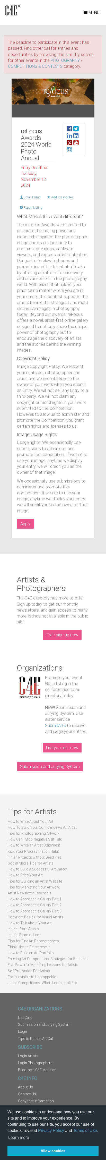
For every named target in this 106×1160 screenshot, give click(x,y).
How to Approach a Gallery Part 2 (34, 905)
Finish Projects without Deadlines (34, 857)
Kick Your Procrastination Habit (33, 851)
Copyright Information (36, 1101)
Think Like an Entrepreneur (29, 947)
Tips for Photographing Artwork (33, 833)
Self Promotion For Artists (29, 971)
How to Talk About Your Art (30, 923)
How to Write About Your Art (30, 821)
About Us (25, 1087)
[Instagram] (69, 150)
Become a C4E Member (37, 1070)
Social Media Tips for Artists (31, 863)
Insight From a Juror (24, 935)
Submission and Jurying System (50, 766)
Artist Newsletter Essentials (29, 893)
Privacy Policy (51, 1130)
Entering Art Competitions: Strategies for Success (47, 959)
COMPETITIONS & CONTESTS (35, 66)
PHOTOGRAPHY (65, 60)
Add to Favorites (61, 197)
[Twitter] (76, 129)
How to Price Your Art (25, 875)
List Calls (25, 1017)
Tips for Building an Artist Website (35, 881)
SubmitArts (55, 725)
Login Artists (28, 1056)
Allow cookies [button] (53, 1151)
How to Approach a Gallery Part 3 (34, 911)
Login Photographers (35, 1063)
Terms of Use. (85, 1130)
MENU (93, 12)
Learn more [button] (18, 1137)
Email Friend (32, 197)
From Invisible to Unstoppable (32, 977)
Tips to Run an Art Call (36, 1039)
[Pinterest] (69, 143)
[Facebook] (69, 129)
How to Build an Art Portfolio (31, 953)
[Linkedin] (69, 136)
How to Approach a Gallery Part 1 (34, 899)
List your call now (62, 747)
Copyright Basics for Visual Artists (35, 917)
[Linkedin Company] (76, 136)
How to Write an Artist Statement (34, 845)
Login (22, 1031)
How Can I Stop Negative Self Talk (35, 839)
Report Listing (32, 207)
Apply (25, 523)
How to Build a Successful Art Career (37, 869)
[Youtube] (76, 143)
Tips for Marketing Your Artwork (34, 887)
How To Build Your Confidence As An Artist (42, 827)
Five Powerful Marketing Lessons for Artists (43, 965)
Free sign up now (62, 634)
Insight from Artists (23, 929)
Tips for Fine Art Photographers (33, 941)
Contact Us (27, 1094)
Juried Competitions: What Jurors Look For (42, 983)
